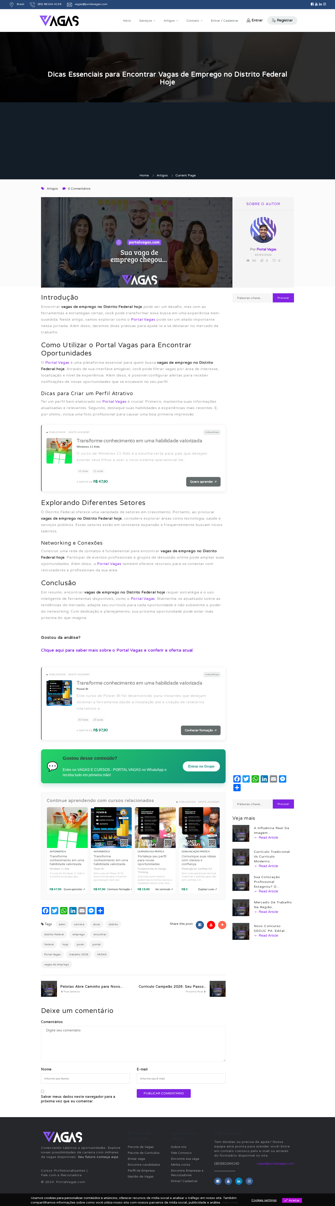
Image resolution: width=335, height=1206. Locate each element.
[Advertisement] (167, 139)
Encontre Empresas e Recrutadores (187, 1173)
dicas (96, 924)
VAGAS (101, 954)
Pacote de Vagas (141, 1147)
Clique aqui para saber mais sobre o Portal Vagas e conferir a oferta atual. (117, 650)
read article (268, 837)
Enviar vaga (136, 1159)
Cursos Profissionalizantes (63, 1170)
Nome (46, 1069)
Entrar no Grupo (201, 766)
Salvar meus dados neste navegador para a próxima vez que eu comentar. (78, 1099)
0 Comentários (79, 189)
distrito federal (54, 934)
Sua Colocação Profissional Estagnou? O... (267, 882)
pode (80, 944)
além (62, 924)
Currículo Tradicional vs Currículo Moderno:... (272, 856)
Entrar (257, 20)
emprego (78, 934)
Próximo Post (195, 991)
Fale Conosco (181, 1153)
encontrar (99, 934)
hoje (65, 944)
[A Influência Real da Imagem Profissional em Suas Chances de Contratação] (240, 833)
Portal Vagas (143, 319)
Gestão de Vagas (141, 1176)
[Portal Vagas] (59, 21)
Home (144, 175)
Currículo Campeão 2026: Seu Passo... (172, 986)
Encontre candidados (144, 1165)
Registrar (285, 20)
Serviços (145, 21)
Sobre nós (178, 1147)
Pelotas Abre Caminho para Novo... (91, 986)
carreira (79, 924)
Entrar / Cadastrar (224, 21)
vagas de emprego (56, 964)
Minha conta (180, 1165)
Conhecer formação (201, 730)
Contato (192, 21)
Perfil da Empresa (141, 1170)
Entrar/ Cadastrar (184, 1181)
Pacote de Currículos (144, 1153)
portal (96, 944)
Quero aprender (203, 482)
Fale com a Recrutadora (61, 1175)
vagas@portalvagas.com (275, 1163)
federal (49, 944)
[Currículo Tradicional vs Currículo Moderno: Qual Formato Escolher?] (240, 857)
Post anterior (71, 991)
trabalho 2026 (78, 954)
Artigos (169, 21)
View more (230, 1202)
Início (127, 21)
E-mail (142, 1069)
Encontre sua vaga (185, 1159)
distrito (113, 924)
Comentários (52, 1022)
